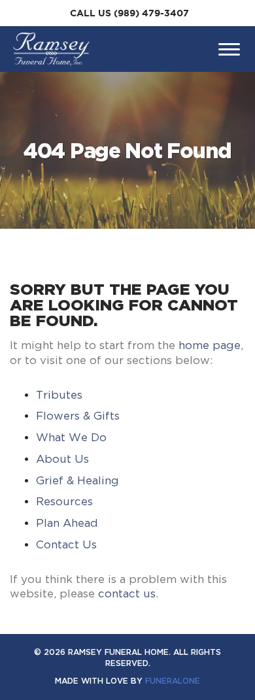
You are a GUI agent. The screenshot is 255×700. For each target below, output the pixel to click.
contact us (127, 593)
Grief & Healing (77, 480)
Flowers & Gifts (78, 416)
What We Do (71, 437)
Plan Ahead (67, 523)
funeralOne (172, 680)
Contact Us (66, 544)
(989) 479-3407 (151, 13)
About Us (62, 459)
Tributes (59, 395)
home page (209, 345)
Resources (64, 501)
